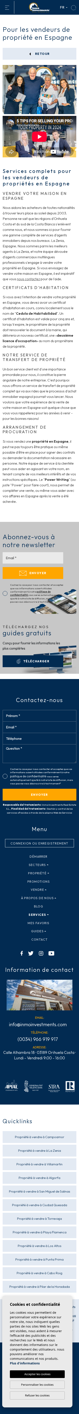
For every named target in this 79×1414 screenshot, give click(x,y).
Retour (42, 54)
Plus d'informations (25, 1363)
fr (62, 7)
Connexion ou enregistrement (39, 843)
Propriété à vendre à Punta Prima (39, 1259)
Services (37, 915)
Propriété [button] (37, 873)
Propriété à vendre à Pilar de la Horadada (39, 1287)
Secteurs (37, 865)
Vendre (37, 890)
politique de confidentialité (28, 776)
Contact (39, 939)
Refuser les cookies (37, 1395)
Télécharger (35, 661)
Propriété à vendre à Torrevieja (39, 1218)
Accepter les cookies (37, 1374)
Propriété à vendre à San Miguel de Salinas (39, 1191)
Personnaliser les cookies (37, 1385)
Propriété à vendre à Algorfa (39, 1178)
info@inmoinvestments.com (38, 1024)
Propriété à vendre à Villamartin (39, 1164)
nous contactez (28, 279)
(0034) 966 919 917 (38, 1039)
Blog (38, 906)
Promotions (38, 882)
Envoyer (37, 573)
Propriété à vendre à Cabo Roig (39, 1273)
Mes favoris (38, 923)
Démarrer (38, 857)
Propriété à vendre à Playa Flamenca (39, 1232)
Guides (37, 931)
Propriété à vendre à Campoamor (39, 1137)
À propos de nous (37, 898)
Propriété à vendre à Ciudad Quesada (39, 1205)
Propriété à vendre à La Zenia (39, 1150)
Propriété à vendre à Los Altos (39, 1246)
